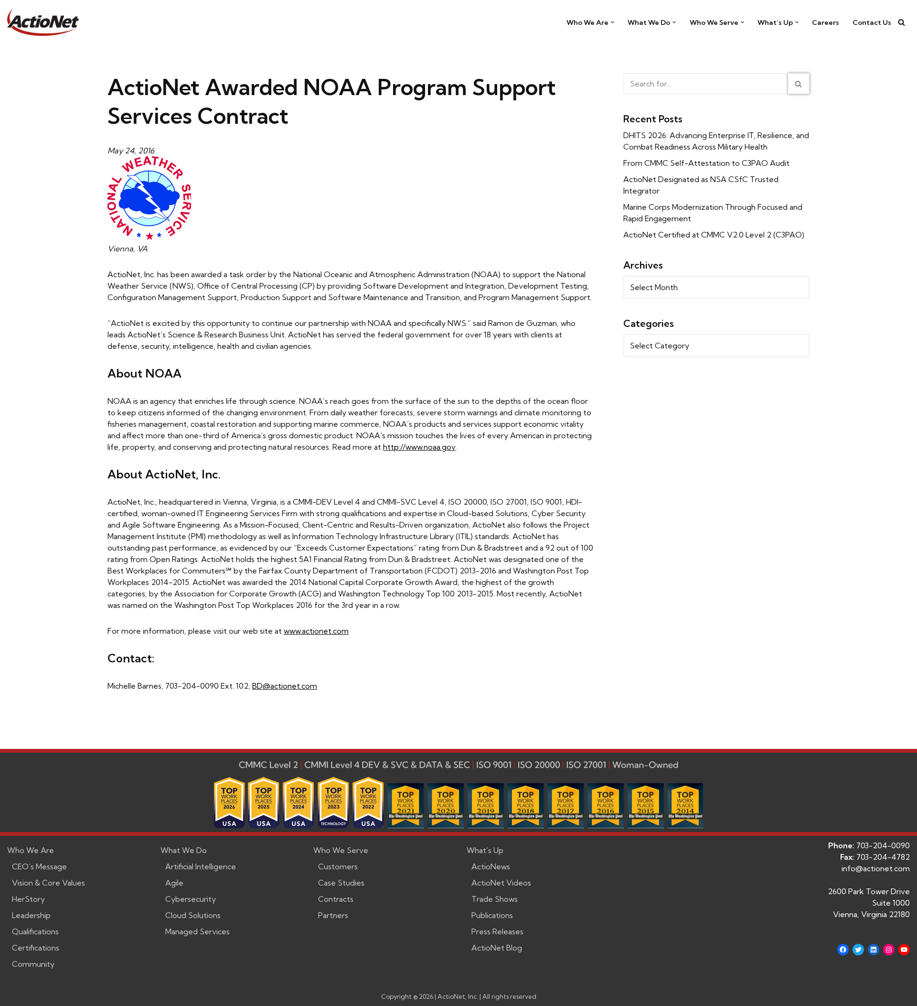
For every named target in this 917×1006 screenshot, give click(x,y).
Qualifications (35, 931)
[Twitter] (858, 949)
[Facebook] (843, 949)
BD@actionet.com (284, 686)
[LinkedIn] (873, 949)
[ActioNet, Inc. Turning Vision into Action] (43, 22)
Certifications (35, 947)
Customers (338, 866)
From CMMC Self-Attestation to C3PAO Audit (706, 163)
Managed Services (197, 931)
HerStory (28, 899)
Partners (333, 915)
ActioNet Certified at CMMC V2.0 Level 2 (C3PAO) (713, 234)
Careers (825, 22)
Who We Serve (340, 850)
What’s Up (485, 850)
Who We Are (30, 850)
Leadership (31, 915)
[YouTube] (904, 949)
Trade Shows (494, 899)
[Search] (901, 22)
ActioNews (490, 866)
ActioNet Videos (501, 882)
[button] (612, 22)
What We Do (183, 850)
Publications (492, 915)
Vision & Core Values (48, 882)
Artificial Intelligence (200, 866)
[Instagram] (889, 949)
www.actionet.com (316, 631)
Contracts (335, 899)
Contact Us (872, 22)
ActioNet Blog (496, 947)
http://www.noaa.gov (419, 447)
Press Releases (497, 931)
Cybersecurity (190, 899)
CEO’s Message (39, 866)
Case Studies (341, 882)
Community (33, 964)
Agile (174, 882)
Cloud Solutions (193, 915)
